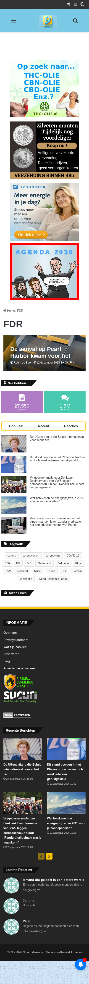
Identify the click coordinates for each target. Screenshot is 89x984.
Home (10, 310)
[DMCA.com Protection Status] (44, 715)
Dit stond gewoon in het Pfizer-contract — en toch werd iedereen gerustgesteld (57, 459)
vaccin (78, 571)
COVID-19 (73, 555)
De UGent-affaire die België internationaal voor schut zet (57, 438)
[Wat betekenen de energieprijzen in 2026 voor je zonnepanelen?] (13, 505)
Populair (16, 426)
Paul (26, 921)
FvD (28, 563)
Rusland (22, 571)
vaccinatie (26, 579)
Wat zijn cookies (14, 647)
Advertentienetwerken (19, 668)
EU (18, 563)
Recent (43, 426)
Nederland (44, 563)
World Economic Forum (53, 579)
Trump (51, 571)
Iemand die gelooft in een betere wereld (53, 880)
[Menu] (13, 22)
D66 (7, 563)
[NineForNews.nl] (44, 20)
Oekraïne (63, 563)
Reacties (71, 426)
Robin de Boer (23, 362)
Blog (6, 661)
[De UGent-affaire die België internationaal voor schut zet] (13, 443)
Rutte (37, 571)
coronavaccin (31, 555)
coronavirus (53, 555)
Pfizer (78, 563)
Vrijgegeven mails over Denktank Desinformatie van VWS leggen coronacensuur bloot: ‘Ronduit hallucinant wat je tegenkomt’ (57, 482)
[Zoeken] (75, 22)
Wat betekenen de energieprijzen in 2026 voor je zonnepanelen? (57, 499)
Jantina (28, 900)
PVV (8, 571)
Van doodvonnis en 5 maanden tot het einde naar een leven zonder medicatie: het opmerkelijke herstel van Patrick (56, 521)
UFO (64, 571)
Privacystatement (15, 640)
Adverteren (11, 654)
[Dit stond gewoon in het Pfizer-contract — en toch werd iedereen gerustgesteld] (13, 464)
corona (12, 555)
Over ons (10, 632)
